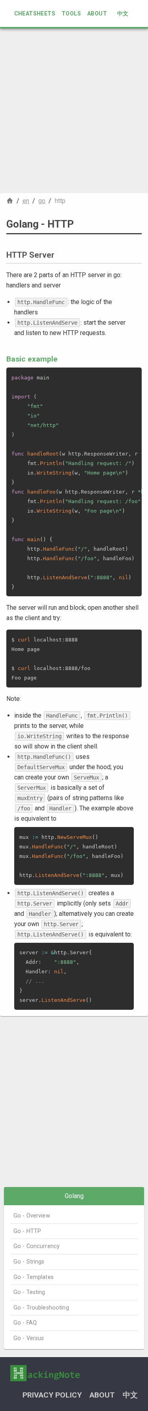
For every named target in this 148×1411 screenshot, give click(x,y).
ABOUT (97, 13)
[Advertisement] (74, 110)
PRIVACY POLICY (52, 1395)
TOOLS (71, 13)
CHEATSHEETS (34, 13)
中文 (123, 13)
